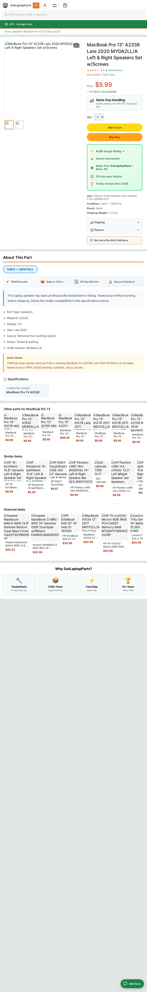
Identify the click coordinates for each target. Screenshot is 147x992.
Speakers (17, 31)
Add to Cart (115, 127)
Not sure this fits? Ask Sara (111, 240)
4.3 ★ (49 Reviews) (111, 70)
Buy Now (114, 137)
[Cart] (65, 5)
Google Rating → (110, 151)
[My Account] (45, 5)
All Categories (21, 24)
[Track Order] (55, 5)
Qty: (89, 117)
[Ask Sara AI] (36, 5)
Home (8, 31)
